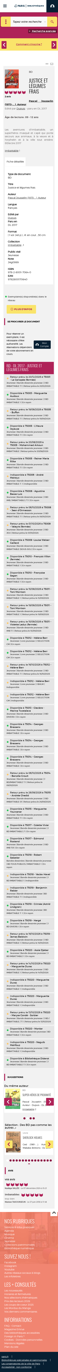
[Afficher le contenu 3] (31, 1118)
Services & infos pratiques (19, 1227)
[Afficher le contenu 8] (29, 1160)
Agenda (9, 1230)
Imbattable (12, 150)
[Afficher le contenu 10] (35, 1160)
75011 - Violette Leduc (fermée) (30, 623)
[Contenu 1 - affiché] (7, 1160)
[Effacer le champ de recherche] (45, 22)
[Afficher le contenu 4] (34, 1118)
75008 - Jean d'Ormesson (30, 509)
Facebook (10, 1262)
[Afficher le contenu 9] (32, 1160)
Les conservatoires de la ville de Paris (21, 1363)
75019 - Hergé (33, 920)
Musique (9, 1234)
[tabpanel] (29, 226)
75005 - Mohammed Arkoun (26, 445)
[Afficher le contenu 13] (44, 1160)
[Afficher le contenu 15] (51, 1160)
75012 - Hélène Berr (36, 637)
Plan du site (11, 1346)
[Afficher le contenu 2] (10, 1160)
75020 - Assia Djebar (37, 950)
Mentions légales (14, 1343)
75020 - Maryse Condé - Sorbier (30, 1014)
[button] (8, 1102)
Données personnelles (29, 1339)
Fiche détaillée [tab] (15, 161)
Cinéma (9, 1237)
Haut (53, 1213)
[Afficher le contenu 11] (38, 1160)
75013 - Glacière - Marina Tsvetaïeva (27, 709)
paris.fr (5, 1356)
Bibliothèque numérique (19, 1248)
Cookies (9, 1339)
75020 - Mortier (34, 1028)
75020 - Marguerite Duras (30, 965)
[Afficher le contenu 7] (26, 1160)
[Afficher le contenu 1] (24, 1118)
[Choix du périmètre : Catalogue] (6, 22)
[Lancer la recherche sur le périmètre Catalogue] (52, 22)
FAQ (6, 1325)
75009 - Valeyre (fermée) (30, 525)
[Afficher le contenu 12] (41, 1160)
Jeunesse (9, 1241)
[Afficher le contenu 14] (48, 1160)
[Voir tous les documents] (15, 1128)
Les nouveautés (13, 1290)
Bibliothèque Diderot (37, 1058)
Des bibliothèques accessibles (22, 1332)
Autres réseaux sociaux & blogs (22, 1272)
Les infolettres (12, 1276)
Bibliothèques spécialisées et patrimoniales (24, 1360)
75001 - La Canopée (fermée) (30, 378)
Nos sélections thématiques (20, 1297)
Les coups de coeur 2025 (19, 1304)
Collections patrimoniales (19, 1244)
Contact (16, 1325)
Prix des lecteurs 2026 (17, 1301)
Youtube (9, 1269)
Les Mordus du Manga (17, 1308)
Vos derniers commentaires (20, 1311)
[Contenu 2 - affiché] (27, 1118)
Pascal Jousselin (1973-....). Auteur (27, 197)
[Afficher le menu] (5, 6)
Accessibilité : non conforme (17, 1367)
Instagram (10, 1266)
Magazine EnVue (14, 1329)
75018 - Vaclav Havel (38, 874)
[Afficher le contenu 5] (20, 1160)
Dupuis (21, 108)
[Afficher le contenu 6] (23, 1160)
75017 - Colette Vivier (37, 825)
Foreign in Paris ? (14, 1336)
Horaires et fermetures (17, 1294)
